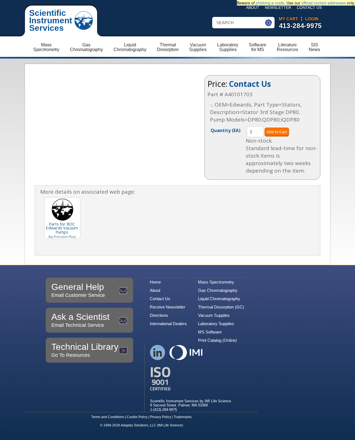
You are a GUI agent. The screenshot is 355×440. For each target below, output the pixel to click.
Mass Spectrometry (216, 282)
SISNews (314, 47)
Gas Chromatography (217, 290)
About (252, 8)
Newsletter (278, 8)
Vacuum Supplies (214, 315)
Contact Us (309, 8)
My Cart (288, 19)
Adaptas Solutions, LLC (138, 425)
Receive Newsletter (167, 307)
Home (155, 282)
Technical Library (84, 350)
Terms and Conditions (107, 417)
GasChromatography (86, 47)
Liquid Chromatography (219, 298)
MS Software (210, 332)
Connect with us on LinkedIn (157, 352)
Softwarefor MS (257, 47)
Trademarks (183, 417)
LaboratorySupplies (227, 47)
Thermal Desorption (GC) (221, 307)
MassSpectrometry (46, 47)
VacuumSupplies (198, 47)
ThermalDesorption (168, 47)
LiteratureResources (287, 47)
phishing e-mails (270, 3)
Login (311, 19)
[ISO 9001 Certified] (190, 379)
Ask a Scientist (80, 320)
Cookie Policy (137, 417)
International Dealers (168, 323)
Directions (159, 315)
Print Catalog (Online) (217, 340)
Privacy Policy (160, 417)
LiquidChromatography (129, 47)
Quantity (225, 130)
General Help (78, 290)
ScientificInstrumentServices (50, 20)
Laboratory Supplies (216, 323)
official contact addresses (323, 3)
